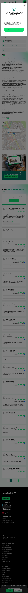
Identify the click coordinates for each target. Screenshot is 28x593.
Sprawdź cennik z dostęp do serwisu (14, 30)
